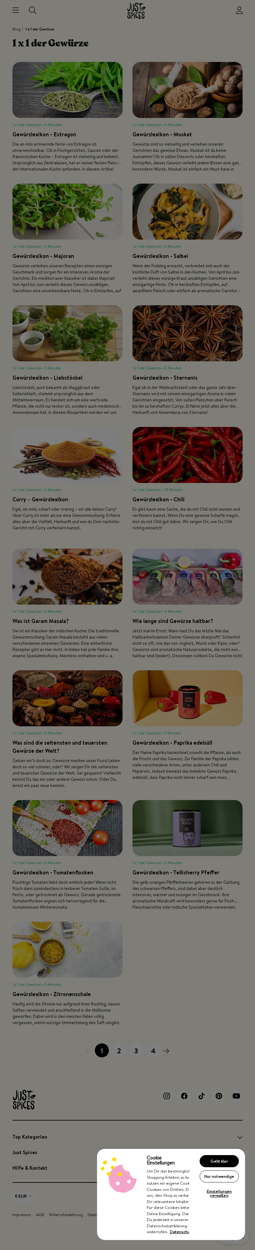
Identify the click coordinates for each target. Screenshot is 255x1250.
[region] (171, 1194)
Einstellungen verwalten (219, 1193)
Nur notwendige (219, 1176)
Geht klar (219, 1161)
